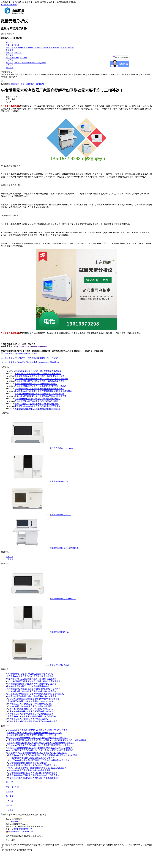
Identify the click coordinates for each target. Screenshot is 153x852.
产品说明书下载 (12, 58)
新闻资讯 (9, 50)
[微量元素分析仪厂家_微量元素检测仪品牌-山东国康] (15, 15)
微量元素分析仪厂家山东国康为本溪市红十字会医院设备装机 (33, 778)
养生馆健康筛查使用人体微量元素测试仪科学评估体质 (37, 409)
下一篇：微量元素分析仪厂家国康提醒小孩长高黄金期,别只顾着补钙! (30, 362)
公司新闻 (9, 53)
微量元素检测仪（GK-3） (60, 515)
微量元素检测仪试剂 (51, 48)
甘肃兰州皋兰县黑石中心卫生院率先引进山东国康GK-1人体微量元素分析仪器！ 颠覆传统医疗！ (47, 740)
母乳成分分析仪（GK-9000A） (63, 448)
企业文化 (34, 63)
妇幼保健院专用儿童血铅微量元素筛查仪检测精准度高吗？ (39, 389)
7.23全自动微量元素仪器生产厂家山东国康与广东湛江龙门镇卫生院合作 (37, 730)
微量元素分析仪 (12, 45)
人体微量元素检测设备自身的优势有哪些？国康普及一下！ (32, 765)
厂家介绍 (9, 60)
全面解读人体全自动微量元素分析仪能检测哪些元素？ (37, 406)
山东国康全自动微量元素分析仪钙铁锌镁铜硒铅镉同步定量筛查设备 (43, 391)
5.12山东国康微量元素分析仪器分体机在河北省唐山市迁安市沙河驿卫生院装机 (40, 750)
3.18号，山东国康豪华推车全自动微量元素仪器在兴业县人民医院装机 (37, 768)
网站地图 (13, 5)
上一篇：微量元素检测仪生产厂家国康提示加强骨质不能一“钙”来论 (29, 358)
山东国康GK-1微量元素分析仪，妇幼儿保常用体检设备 (38, 374)
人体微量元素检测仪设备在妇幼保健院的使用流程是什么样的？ (41, 386)
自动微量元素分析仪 (34, 48)
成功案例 (23, 58)
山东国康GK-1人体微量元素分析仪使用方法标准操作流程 (32, 716)
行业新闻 (18, 53)
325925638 (15, 821)
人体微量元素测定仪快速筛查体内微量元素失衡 (28, 719)
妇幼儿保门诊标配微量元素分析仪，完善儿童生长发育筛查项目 (41, 379)
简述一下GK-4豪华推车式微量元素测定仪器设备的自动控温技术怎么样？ (38, 760)
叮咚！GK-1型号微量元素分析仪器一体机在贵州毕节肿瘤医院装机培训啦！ (38, 745)
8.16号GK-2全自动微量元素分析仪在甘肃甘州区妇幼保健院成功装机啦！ (37, 738)
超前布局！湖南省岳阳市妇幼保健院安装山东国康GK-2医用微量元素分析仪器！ (40, 743)
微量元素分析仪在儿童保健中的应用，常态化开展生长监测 (39, 376)
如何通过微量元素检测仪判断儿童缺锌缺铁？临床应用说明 (39, 394)
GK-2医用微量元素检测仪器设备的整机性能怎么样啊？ (31, 758)
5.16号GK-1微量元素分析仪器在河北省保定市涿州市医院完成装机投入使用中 (39, 748)
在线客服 (5, 5)
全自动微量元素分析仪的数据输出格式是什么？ (28, 763)
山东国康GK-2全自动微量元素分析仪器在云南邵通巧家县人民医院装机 (37, 753)
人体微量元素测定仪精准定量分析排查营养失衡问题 (37, 401)
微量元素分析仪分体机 (59, 481)
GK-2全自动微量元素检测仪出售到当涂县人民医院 (29, 770)
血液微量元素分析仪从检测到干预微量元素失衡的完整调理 (32, 721)
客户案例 (9, 55)
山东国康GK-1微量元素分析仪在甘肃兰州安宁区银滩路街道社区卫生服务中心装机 (42, 755)
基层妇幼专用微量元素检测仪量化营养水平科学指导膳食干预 (40, 396)
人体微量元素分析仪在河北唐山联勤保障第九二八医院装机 (31, 735)
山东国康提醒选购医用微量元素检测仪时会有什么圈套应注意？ (34, 775)
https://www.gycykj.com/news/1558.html (30, 346)
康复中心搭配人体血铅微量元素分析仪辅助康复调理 (37, 404)
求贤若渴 (42, 63)
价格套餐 (9, 68)
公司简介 (18, 63)
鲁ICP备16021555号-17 (22, 829)
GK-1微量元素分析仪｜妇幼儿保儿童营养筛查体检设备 (38, 371)
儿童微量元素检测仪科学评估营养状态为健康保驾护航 (37, 399)
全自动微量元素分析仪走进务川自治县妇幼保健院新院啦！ (32, 773)
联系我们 (26, 63)
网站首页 (9, 43)
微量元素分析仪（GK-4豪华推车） (64, 548)
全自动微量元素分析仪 (15, 48)
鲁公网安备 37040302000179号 (20, 832)
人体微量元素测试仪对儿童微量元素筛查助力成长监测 (31, 714)
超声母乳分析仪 (67, 48)
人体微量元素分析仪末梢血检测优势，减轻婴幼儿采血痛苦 (39, 381)
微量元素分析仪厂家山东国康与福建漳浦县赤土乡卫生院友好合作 (34, 733)
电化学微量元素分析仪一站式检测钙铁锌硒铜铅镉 (36, 384)
